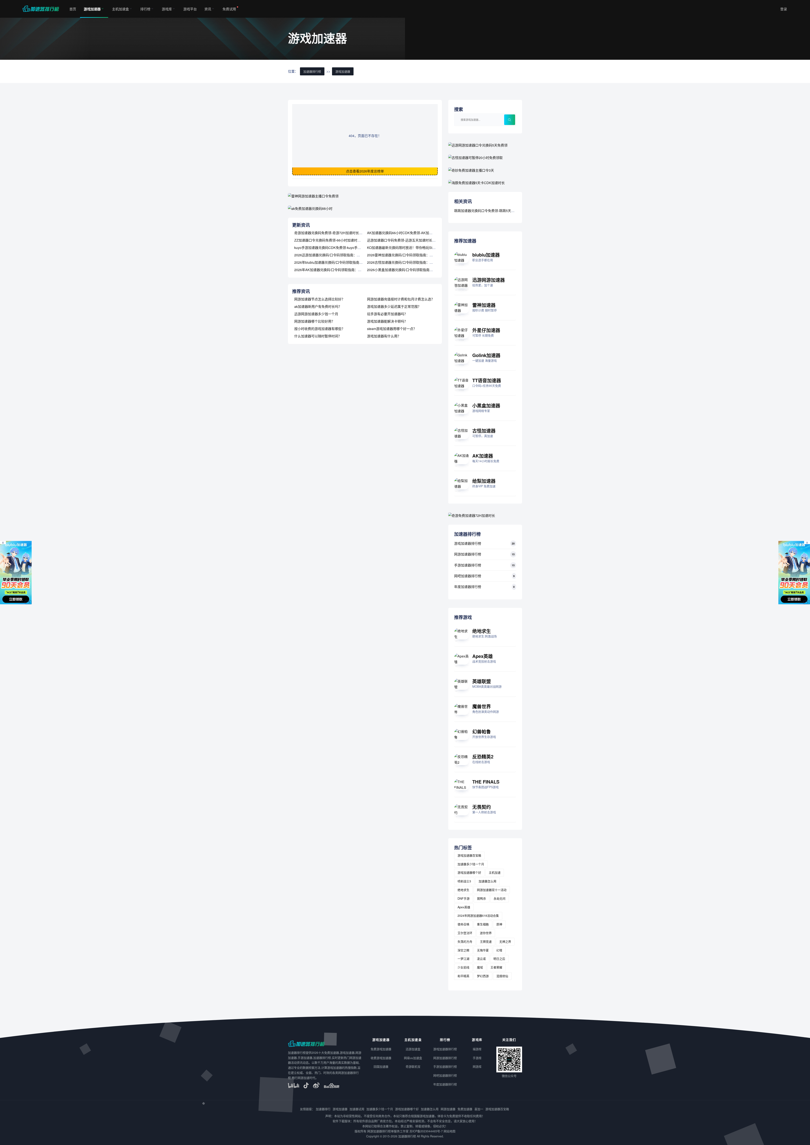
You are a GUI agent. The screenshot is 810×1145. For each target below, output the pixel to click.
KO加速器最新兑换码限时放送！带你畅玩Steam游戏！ (408, 247)
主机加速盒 (120, 9)
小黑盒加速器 (486, 405)
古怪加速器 (483, 430)
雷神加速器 (483, 305)
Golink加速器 (486, 355)
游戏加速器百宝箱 (469, 855)
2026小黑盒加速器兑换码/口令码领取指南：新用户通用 (408, 269)
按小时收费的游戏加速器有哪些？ (319, 328)
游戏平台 (190, 9)
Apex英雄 (482, 656)
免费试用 (229, 9)
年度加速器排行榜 (467, 586)
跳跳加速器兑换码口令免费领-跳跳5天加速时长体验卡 (494, 210)
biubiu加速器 (486, 254)
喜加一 (478, 1109)
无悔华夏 (483, 950)
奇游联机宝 (413, 1066)
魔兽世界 (481, 706)
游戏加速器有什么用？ (384, 336)
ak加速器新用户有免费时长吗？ (318, 306)
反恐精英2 (482, 756)
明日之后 (499, 958)
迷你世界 (486, 933)
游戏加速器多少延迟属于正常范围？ (394, 306)
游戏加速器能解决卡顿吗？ (387, 321)
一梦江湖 (463, 958)
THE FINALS (486, 781)
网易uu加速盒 (413, 1058)
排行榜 (145, 9)
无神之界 (505, 941)
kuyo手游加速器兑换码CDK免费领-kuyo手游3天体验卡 (335, 247)
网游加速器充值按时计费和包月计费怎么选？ (401, 299)
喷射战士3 (464, 881)
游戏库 (167, 9)
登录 (783, 9)
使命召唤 (463, 924)
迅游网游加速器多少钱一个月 (316, 313)
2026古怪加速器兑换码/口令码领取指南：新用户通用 (406, 262)
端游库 (477, 1049)
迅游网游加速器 (488, 279)
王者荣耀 (496, 967)
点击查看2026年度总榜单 (365, 171)
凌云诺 (481, 958)
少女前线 (463, 967)
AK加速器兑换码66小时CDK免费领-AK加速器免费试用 (408, 232)
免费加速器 (465, 1109)
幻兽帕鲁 (481, 731)
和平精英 (463, 976)
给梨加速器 (483, 480)
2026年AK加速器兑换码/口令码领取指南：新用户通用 (334, 269)
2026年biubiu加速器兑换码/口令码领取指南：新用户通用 (336, 262)
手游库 (477, 1058)
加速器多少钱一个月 (471, 864)
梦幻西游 (483, 976)
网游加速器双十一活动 (491, 890)
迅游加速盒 (413, 1049)
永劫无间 (499, 898)
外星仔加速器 (486, 330)
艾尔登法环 (465, 933)
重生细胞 (483, 924)
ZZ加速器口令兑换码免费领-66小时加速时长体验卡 (332, 240)
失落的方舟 (465, 941)
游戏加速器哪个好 (469, 872)
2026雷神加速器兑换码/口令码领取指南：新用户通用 (406, 255)
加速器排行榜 (312, 71)
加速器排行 (323, 1109)
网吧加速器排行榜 (467, 575)
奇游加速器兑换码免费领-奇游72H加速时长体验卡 (331, 232)
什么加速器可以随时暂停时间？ (318, 336)
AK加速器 (482, 455)
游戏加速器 (92, 9)
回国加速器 (381, 1066)
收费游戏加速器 (381, 1058)
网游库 (477, 1066)
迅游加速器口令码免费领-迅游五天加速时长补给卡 (404, 240)
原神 (499, 924)
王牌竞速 (486, 941)
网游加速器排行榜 (467, 554)
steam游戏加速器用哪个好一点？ (392, 328)
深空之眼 (463, 950)
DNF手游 (464, 898)
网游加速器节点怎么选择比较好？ (319, 299)
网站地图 (449, 1131)
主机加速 (495, 872)
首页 (72, 9)
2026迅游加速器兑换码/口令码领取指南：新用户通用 (334, 255)
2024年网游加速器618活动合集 (478, 915)
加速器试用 (357, 1109)
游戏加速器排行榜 (467, 543)
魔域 (480, 967)
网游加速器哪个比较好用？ (314, 321)
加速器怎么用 (487, 881)
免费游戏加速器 (381, 1049)
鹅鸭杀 (481, 898)
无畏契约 (481, 806)
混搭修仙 (502, 976)
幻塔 (499, 950)
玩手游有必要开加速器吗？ (387, 313)
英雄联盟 (481, 681)
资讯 (207, 9)
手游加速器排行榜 (467, 565)
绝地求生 (481, 631)
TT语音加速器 (486, 380)
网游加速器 (448, 1109)
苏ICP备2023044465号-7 (426, 1131)
